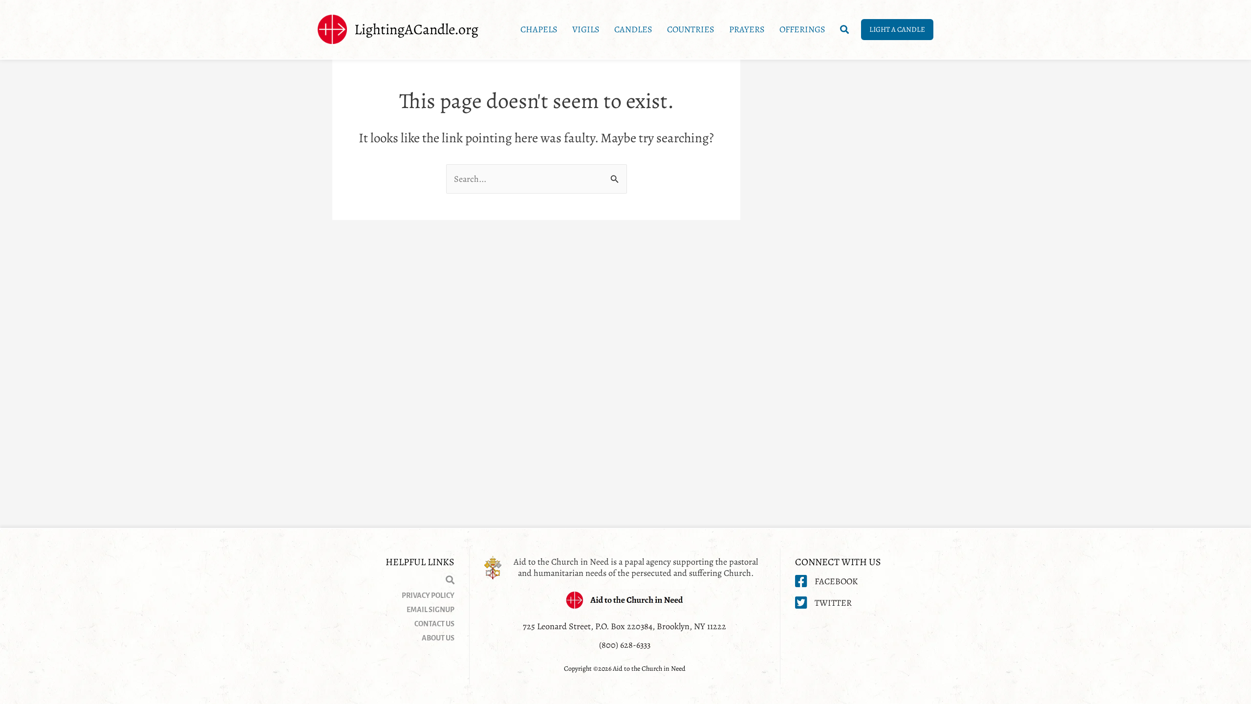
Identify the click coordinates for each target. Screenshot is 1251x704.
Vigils (586, 29)
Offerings (802, 29)
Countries (690, 29)
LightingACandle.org (416, 29)
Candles (633, 29)
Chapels (539, 29)
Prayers (747, 29)
